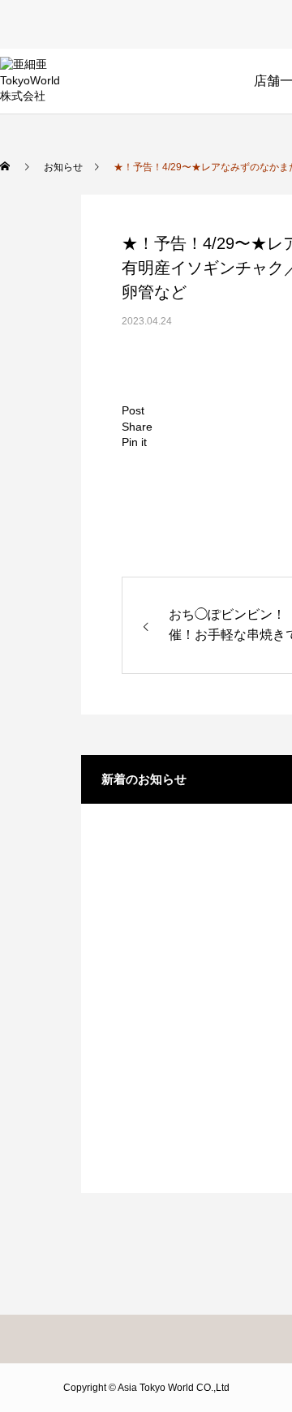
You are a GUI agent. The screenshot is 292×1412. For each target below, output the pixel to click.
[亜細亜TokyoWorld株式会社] (30, 81)
